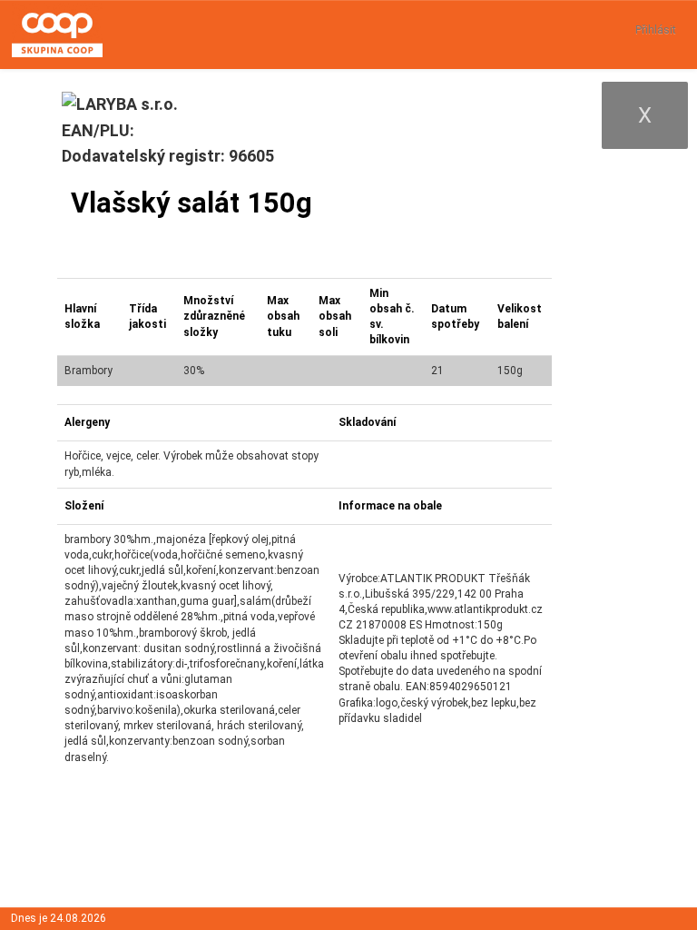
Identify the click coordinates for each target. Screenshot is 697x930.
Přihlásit (655, 30)
